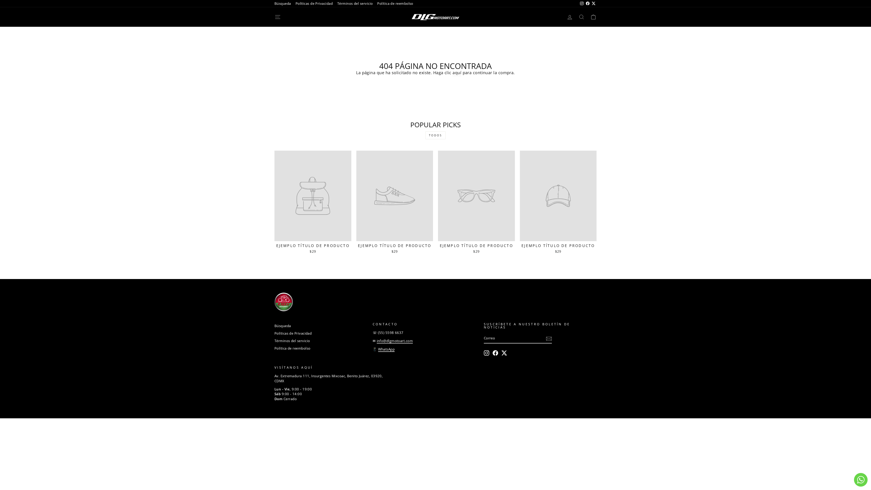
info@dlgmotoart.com (395, 340)
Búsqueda (282, 3)
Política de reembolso (395, 3)
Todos (435, 135)
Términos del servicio (355, 3)
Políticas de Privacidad (314, 3)
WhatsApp (386, 349)
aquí (457, 72)
